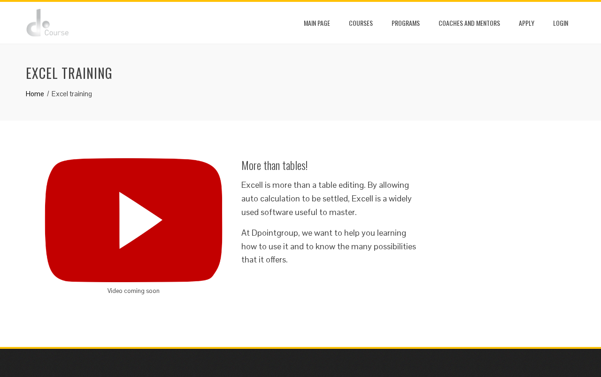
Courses (361, 23)
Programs (406, 23)
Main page (317, 23)
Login (560, 23)
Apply (526, 23)
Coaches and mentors (469, 23)
